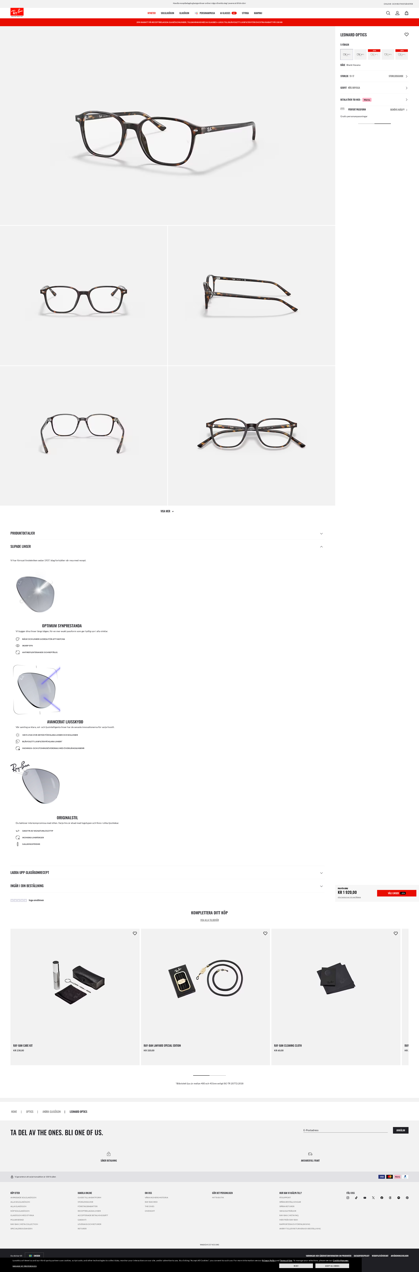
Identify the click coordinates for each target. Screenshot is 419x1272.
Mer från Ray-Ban (288, 1219)
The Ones (149, 1206)
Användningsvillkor (400, 1255)
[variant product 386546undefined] (388, 54)
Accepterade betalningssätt (93, 1215)
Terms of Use (286, 1260)
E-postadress (311, 1129)
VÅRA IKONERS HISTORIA (156, 1197)
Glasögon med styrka (22, 1215)
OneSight (150, 1210)
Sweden (37, 1255)
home (14, 1112)
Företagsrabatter (88, 1206)
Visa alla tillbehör (209, 920)
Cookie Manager (340, 1260)
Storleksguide (85, 1202)
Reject (296, 1266)
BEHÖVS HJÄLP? (397, 109)
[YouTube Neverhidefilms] (365, 1197)
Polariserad (17, 1219)
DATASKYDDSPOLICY (361, 1255)
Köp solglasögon (19, 1210)
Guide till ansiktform (89, 1197)
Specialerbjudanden (21, 1228)
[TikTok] (356, 1197)
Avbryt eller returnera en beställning (300, 1228)
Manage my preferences (25, 1266)
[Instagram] (347, 1197)
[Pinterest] (407, 1197)
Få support (285, 1197)
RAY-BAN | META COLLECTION (24, 1224)
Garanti (82, 1219)
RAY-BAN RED (151, 1202)
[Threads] (390, 1197)
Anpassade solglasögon (23, 1197)
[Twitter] (373, 1197)
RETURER (82, 1228)
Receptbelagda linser (89, 1210)
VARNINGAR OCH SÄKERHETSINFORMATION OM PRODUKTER (328, 1255)
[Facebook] (382, 1197)
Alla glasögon (18, 1206)
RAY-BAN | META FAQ (289, 1215)
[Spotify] (398, 1197)
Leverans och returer (89, 1224)
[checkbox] (407, 34)
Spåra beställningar (290, 1202)
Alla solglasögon (20, 1202)
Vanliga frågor (287, 1210)
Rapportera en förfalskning (294, 1224)
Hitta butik (218, 1197)
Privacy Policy (269, 1260)
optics (29, 1112)
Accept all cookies (332, 1266)
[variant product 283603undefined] (360, 54)
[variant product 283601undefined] (346, 54)
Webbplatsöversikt (380, 1255)
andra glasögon (52, 1112)
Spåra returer (286, 1206)
